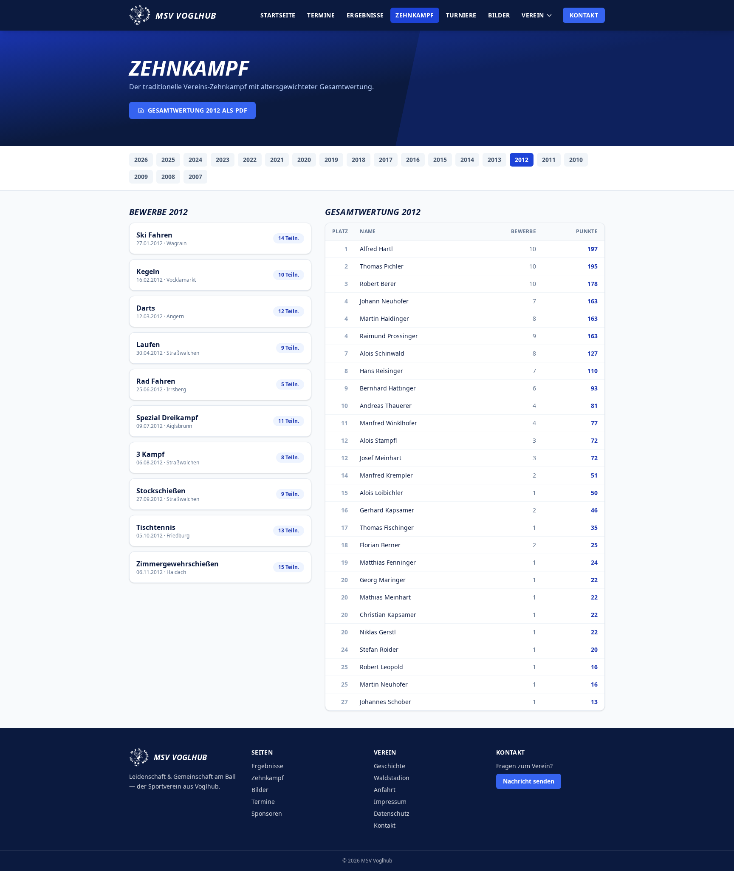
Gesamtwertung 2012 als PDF (197, 110)
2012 (521, 160)
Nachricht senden (528, 781)
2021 (277, 160)
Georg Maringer (383, 580)
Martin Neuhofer (384, 684)
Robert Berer (378, 284)
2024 (195, 160)
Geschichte (389, 766)
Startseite (278, 15)
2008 (168, 177)
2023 (222, 160)
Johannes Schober (385, 702)
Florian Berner (380, 545)
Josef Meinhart (380, 458)
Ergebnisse (365, 15)
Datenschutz (391, 813)
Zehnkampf (414, 15)
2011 (549, 160)
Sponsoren (266, 813)
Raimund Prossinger (389, 336)
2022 (250, 160)
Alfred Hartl (376, 249)
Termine (320, 15)
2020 (304, 160)
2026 (141, 160)
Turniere (461, 15)
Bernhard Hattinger (388, 388)
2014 (467, 160)
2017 (385, 160)
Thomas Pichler (382, 266)
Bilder (499, 15)
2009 (141, 177)
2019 (331, 160)
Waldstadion (391, 778)
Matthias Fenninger (388, 562)
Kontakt (584, 15)
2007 (195, 177)
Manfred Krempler (386, 475)
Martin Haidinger (384, 318)
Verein (533, 15)
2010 (576, 160)
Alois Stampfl (378, 440)
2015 (440, 160)
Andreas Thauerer (386, 406)
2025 (168, 160)
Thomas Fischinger (387, 527)
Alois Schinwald (382, 353)
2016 (413, 160)
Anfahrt (384, 790)
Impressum (390, 801)
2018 (358, 160)
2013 (494, 160)
